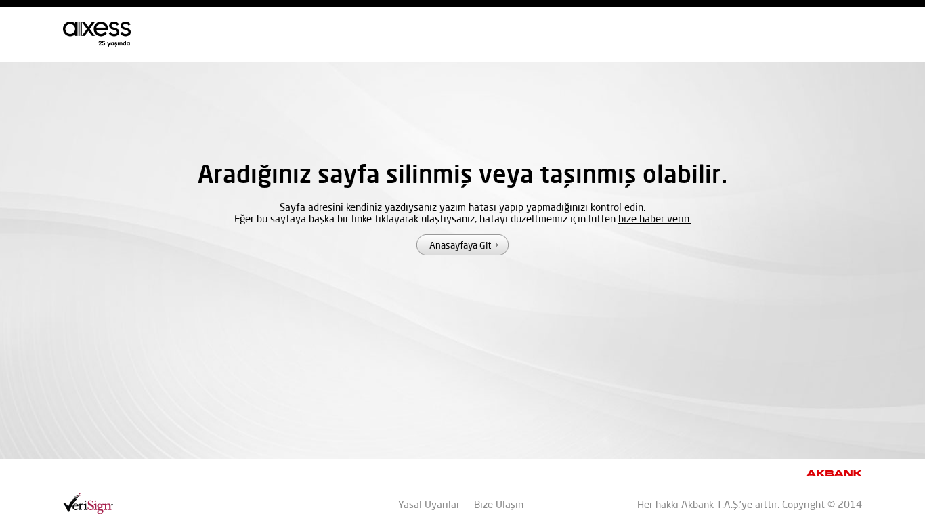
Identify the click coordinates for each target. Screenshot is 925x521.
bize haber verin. (654, 218)
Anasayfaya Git (460, 245)
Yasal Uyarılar (429, 504)
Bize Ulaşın (498, 504)
